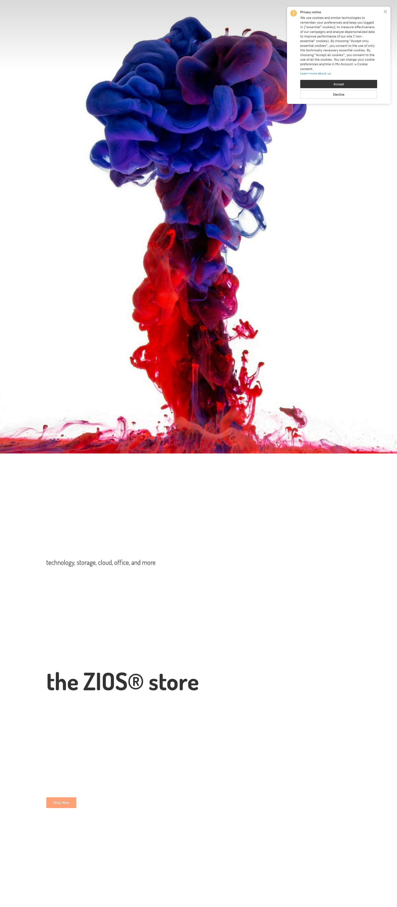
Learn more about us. (316, 73)
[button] (385, 12)
